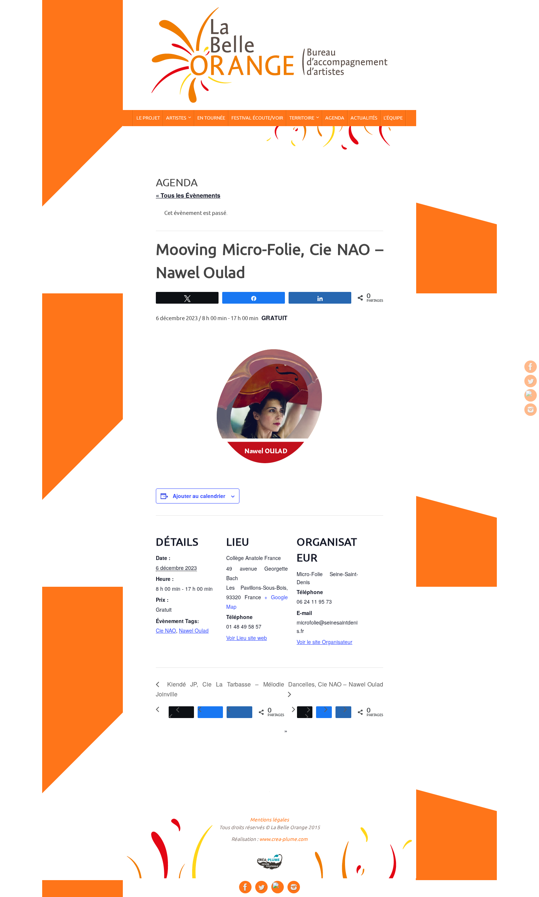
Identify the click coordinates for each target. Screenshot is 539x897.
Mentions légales (269, 820)
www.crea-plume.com (283, 839)
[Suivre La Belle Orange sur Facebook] (530, 366)
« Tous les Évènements (188, 195)
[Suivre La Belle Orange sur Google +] (530, 395)
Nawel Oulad (194, 630)
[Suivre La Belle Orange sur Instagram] (530, 409)
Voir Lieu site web (246, 637)
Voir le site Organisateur (324, 641)
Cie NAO (166, 630)
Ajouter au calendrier (199, 495)
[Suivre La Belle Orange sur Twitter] (530, 381)
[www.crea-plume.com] (269, 861)
